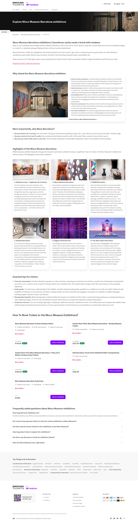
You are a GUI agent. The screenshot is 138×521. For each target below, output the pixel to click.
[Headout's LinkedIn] (111, 518)
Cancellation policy (79, 506)
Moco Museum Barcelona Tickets (30, 34)
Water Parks (97, 470)
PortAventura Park (86, 463)
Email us (47, 500)
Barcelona (16, 34)
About (24, 10)
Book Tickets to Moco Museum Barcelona (82, 119)
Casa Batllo (66, 463)
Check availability (58, 342)
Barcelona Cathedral (89, 466)
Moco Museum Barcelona (73, 466)
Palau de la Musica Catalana (53, 466)
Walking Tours (43, 473)
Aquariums (44, 470)
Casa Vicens (98, 463)
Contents (4, 32)
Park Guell (48, 463)
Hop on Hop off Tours (19, 473)
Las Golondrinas (37, 466)
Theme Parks (87, 470)
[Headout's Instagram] (114, 518)
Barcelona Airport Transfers (78, 473)
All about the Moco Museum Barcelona (26, 63)
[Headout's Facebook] (120, 518)
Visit (30, 10)
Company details (78, 497)
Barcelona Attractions (41, 10)
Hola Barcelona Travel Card (21, 466)
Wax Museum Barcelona (112, 463)
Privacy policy (77, 500)
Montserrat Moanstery (105, 466)
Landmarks (62, 470)
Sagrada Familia (38, 463)
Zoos (105, 470)
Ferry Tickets (94, 473)
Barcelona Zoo (17, 470)
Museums (72, 470)
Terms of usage (77, 503)
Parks (79, 470)
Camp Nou (57, 463)
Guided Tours (33, 473)
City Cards (54, 470)
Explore (17, 10)
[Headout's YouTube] (117, 518)
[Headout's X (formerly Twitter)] (124, 518)
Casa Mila (75, 463)
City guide (54, 10)
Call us (47, 497)
